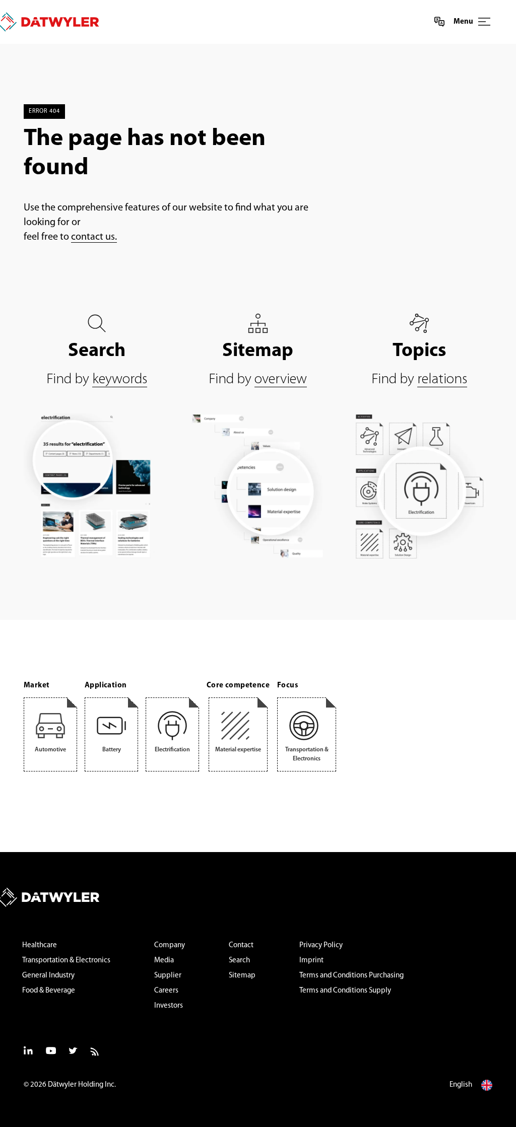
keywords (119, 379)
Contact (241, 945)
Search (239, 960)
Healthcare (39, 945)
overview (280, 379)
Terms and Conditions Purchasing (351, 975)
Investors (168, 1006)
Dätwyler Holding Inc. (82, 1085)
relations (442, 379)
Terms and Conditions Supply (345, 991)
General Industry (48, 975)
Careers (166, 991)
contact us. (94, 237)
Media (164, 960)
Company (169, 945)
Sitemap (242, 975)
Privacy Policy (321, 945)
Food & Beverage (48, 991)
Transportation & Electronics (66, 960)
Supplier (167, 975)
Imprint (311, 960)
